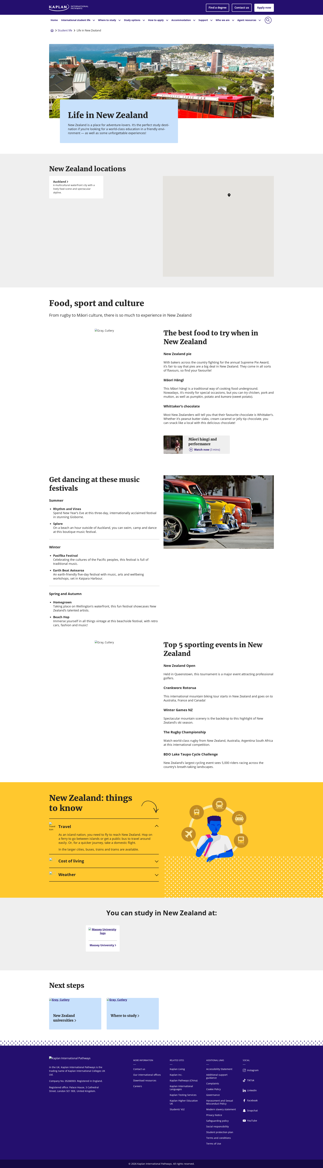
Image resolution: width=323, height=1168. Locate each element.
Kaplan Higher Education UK (184, 1102)
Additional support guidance (216, 1076)
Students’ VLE (177, 1109)
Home (54, 20)
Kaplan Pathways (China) (184, 1080)
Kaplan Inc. (176, 1074)
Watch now (207, 449)
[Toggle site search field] (268, 20)
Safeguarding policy (217, 1120)
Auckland (59, 181)
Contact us (242, 7)
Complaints (212, 1083)
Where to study (124, 1016)
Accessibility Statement (219, 1069)
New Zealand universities (64, 1018)
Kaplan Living (177, 1069)
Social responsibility (217, 1126)
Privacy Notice (214, 1115)
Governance (213, 1094)
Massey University (102, 945)
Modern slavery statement (221, 1109)
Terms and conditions (218, 1137)
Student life (65, 30)
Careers (137, 1086)
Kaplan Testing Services (183, 1094)
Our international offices (147, 1074)
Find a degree (217, 7)
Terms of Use (213, 1143)
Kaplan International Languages (181, 1088)
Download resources (144, 1080)
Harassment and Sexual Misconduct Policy (219, 1102)
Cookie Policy (213, 1089)
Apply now (264, 7)
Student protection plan (219, 1132)
